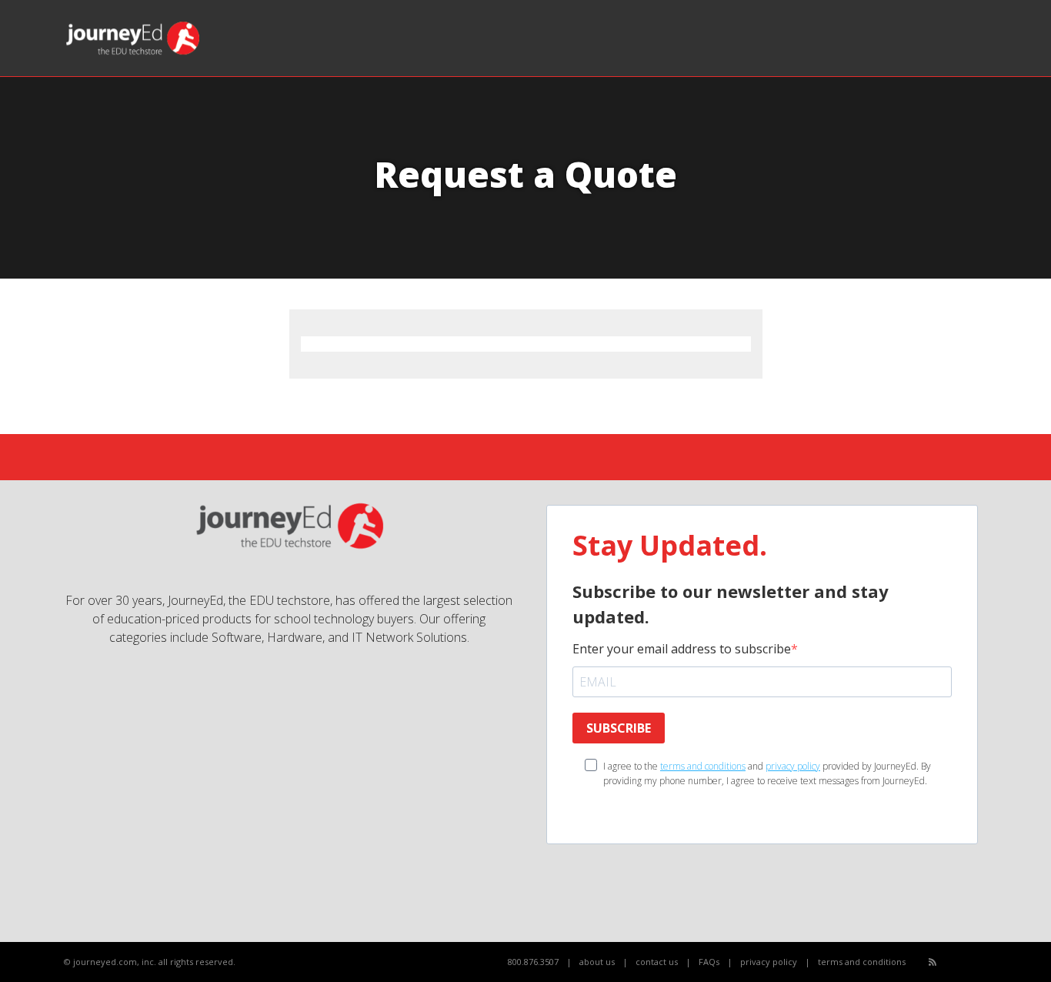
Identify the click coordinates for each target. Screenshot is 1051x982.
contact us (657, 961)
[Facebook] (949, 962)
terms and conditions (703, 766)
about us (597, 961)
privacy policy (793, 766)
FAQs (709, 961)
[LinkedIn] (983, 962)
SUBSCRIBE (618, 728)
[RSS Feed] (932, 961)
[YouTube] (966, 962)
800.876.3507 (533, 961)
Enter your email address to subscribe (681, 649)
